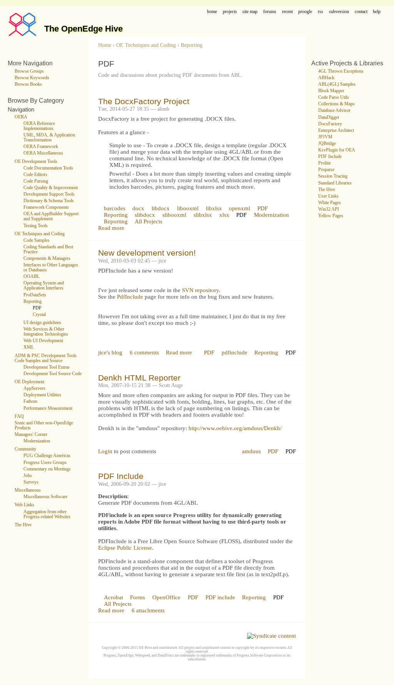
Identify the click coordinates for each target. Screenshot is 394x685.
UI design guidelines (42, 322)
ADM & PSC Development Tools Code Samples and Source (46, 358)
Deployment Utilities (42, 394)
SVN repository (200, 290)
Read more (111, 228)
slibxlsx (203, 215)
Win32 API (328, 209)
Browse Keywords (32, 77)
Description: (113, 496)
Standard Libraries (335, 183)
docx (138, 208)
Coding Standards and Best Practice (48, 249)
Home (104, 45)
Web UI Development (43, 340)
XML (28, 347)
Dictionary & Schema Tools (48, 200)
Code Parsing (35, 181)
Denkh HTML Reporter (139, 377)
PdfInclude (130, 297)
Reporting (32, 301)
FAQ (19, 416)
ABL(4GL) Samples (337, 84)
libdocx (161, 208)
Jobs (27, 475)
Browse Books (28, 84)
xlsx (224, 215)
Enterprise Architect (336, 130)
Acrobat (113, 597)
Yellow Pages (330, 215)
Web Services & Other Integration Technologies (45, 332)
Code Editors (35, 174)
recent (287, 11)
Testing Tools (35, 225)
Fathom (30, 401)
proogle (305, 11)
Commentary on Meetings (47, 469)
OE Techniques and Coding (40, 233)
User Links (328, 196)
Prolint (324, 163)
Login (105, 451)
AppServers (34, 388)
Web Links (24, 504)
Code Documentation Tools (48, 168)
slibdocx (145, 215)
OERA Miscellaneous (43, 153)
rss (320, 11)
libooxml (188, 208)
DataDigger (328, 117)
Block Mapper (331, 90)
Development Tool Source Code (52, 373)
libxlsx (214, 208)
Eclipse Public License (125, 548)
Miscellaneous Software (45, 496)
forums (269, 11)
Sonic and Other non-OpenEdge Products (44, 426)
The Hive (23, 524)
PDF (37, 308)
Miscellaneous (28, 490)
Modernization (36, 441)
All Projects (148, 221)
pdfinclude (234, 352)
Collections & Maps (336, 103)
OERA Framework (40, 146)
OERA (21, 117)
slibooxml (174, 215)
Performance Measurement (47, 408)
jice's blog (110, 352)
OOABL (31, 276)
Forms (137, 597)
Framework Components (46, 207)
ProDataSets (34, 295)
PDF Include (121, 476)
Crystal (39, 314)
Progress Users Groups (45, 462)
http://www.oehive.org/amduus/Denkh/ (235, 428)
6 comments (144, 352)
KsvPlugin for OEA (336, 150)
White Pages (329, 202)
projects (230, 11)
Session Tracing (332, 176)
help (377, 11)
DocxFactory (330, 123)
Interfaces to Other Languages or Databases (50, 268)
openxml (239, 208)
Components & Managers (46, 258)
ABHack (326, 77)
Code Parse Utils (333, 97)
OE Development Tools (36, 161)
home (212, 11)
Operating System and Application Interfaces (43, 286)
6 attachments (148, 610)
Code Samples (36, 240)
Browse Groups (29, 71)
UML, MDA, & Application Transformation (49, 138)
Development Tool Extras (46, 367)
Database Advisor (334, 110)
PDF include (220, 597)
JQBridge (327, 143)
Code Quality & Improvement (50, 187)
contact (361, 11)
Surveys (30, 482)
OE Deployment (29, 381)
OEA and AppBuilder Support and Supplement (50, 216)
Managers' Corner (31, 434)
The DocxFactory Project (143, 101)
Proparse (326, 169)
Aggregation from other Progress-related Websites (46, 514)
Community (25, 449)
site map (249, 11)
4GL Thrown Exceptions (341, 71)
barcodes (114, 208)
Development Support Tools (49, 194)
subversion (339, 11)
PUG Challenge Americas (46, 455)
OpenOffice (166, 597)
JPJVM (325, 137)
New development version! (147, 252)
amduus (251, 451)
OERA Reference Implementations (39, 126)
